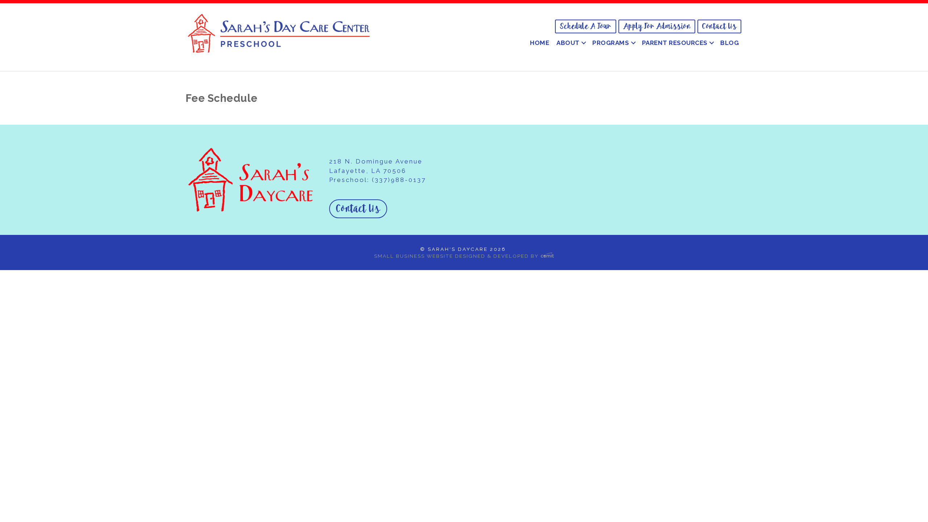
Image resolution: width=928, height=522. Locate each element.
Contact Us (719, 26)
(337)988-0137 (399, 179)
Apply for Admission (657, 26)
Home (539, 42)
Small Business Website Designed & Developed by (457, 256)
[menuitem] (585, 26)
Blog (729, 42)
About (568, 42)
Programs (610, 42)
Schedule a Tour (586, 26)
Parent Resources (675, 42)
